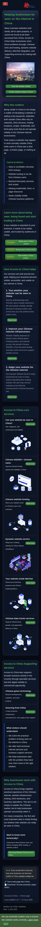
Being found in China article (22, 250)
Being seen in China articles (20, 242)
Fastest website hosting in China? (21, 92)
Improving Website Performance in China (21, 854)
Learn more (33, 920)
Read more (12, 320)
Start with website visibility (21, 86)
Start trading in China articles (20, 257)
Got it (6, 924)
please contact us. (26, 876)
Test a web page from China (18, 882)
